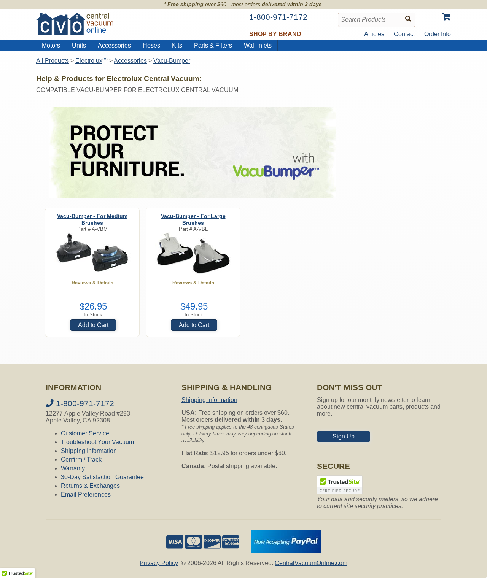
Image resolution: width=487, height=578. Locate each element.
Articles (374, 34)
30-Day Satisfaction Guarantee (102, 477)
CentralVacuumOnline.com (311, 563)
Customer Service (85, 433)
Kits (177, 45)
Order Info (437, 34)
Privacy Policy (159, 563)
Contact (404, 34)
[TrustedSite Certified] (340, 484)
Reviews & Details (92, 283)
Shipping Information (89, 451)
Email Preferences (86, 494)
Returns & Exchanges (90, 486)
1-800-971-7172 (84, 403)
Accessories (114, 45)
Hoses (151, 45)
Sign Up (344, 436)
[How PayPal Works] (286, 550)
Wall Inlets (258, 45)
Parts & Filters (213, 45)
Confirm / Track (81, 459)
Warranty (73, 468)
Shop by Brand (275, 34)
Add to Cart (93, 325)
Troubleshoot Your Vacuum (97, 442)
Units (79, 45)
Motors (51, 45)
